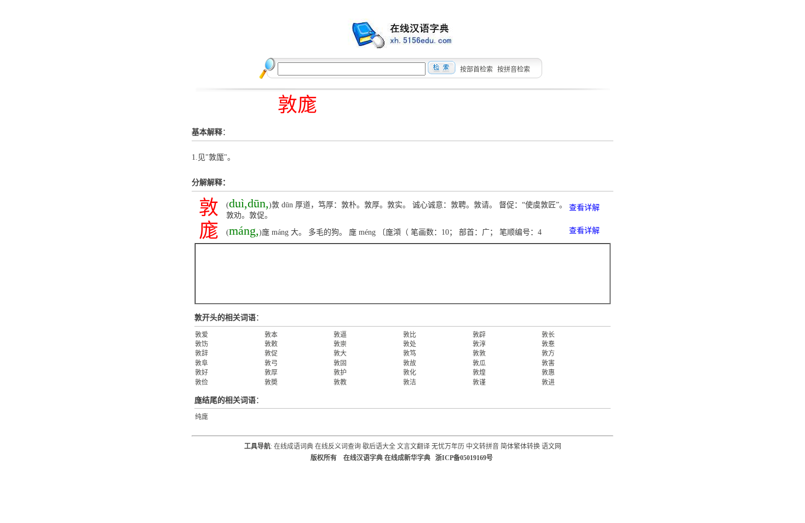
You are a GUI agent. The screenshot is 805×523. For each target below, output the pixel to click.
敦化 (409, 372)
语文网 (551, 446)
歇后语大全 (379, 446)
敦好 (201, 372)
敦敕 (271, 344)
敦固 (340, 363)
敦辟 (479, 335)
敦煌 (479, 372)
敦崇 (340, 344)
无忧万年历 (448, 446)
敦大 (340, 353)
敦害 (548, 363)
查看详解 (584, 208)
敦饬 (201, 344)
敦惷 (548, 344)
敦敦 (479, 353)
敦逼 (340, 335)
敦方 (548, 353)
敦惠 (548, 372)
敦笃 (409, 353)
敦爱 (201, 335)
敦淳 (479, 344)
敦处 (409, 344)
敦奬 (271, 382)
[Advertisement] (402, 273)
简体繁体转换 (520, 446)
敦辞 (201, 353)
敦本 (271, 335)
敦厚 (271, 372)
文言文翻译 (413, 446)
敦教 (340, 382)
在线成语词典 (293, 446)
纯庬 (201, 417)
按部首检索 (476, 69)
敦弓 (271, 363)
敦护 (340, 372)
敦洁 (409, 382)
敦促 (271, 353)
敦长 (548, 335)
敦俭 (201, 382)
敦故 (409, 363)
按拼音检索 (513, 69)
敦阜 (201, 363)
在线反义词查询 (338, 446)
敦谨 (479, 382)
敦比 (409, 335)
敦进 (548, 382)
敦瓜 (479, 363)
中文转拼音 (482, 446)
